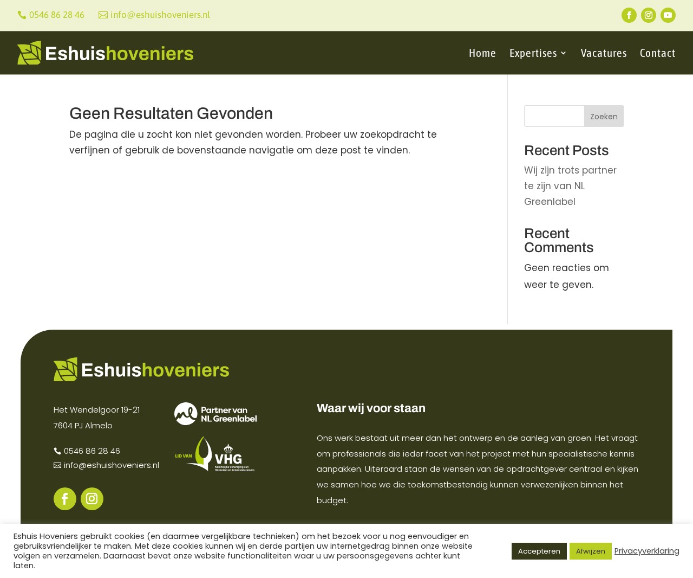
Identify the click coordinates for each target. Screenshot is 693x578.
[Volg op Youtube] (668, 15)
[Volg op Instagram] (648, 15)
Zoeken (604, 116)
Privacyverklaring (646, 551)
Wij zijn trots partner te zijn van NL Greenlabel (570, 186)
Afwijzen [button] (590, 551)
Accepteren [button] (539, 551)
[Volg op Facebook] (629, 15)
